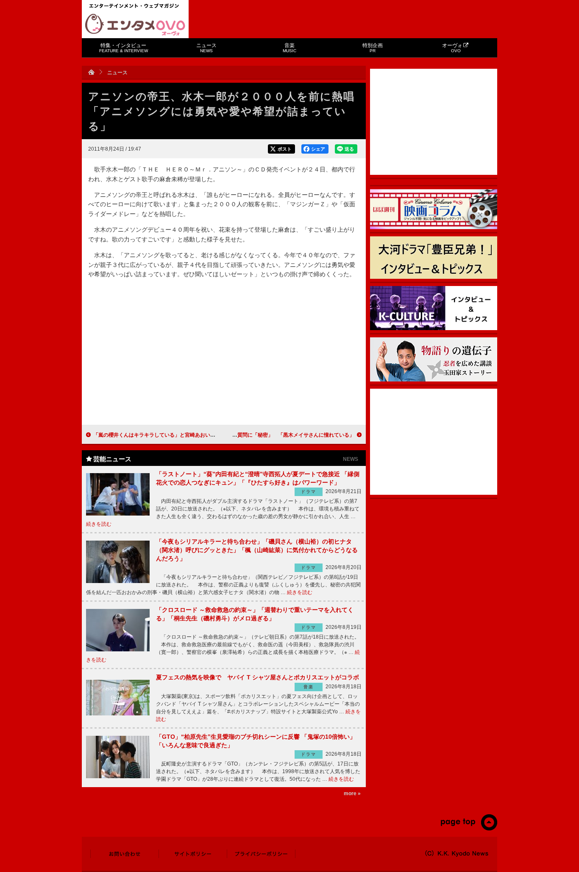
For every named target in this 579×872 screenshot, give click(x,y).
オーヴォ (452, 47)
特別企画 (372, 47)
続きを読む (98, 524)
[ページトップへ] (468, 829)
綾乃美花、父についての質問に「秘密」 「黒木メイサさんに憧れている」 (267, 435)
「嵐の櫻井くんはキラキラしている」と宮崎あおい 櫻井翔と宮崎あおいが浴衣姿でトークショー (205, 435)
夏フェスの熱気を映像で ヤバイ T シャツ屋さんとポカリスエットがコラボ (257, 677)
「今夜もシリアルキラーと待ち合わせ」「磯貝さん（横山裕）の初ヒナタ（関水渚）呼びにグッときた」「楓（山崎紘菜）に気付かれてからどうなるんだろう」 (257, 549)
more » (352, 793)
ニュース (206, 47)
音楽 (289, 47)
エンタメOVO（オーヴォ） (135, 24)
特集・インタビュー (123, 47)
